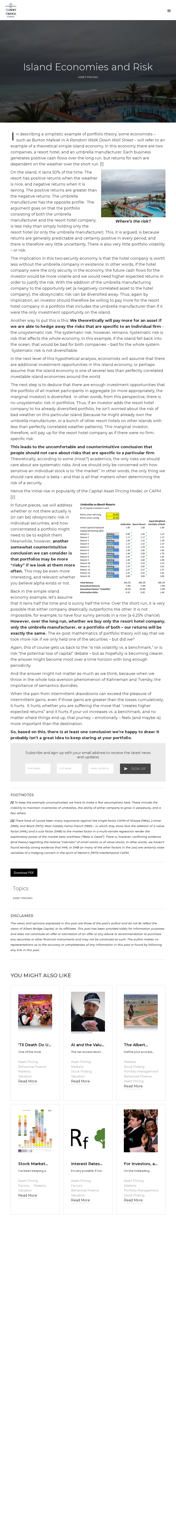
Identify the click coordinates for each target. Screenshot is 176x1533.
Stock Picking (81, 1071)
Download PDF (24, 872)
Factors (23, 1186)
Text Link (27, 1036)
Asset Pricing (88, 77)
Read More (27, 1081)
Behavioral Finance (32, 1067)
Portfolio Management (141, 1071)
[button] (169, 11)
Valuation (25, 1076)
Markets (24, 1071)
